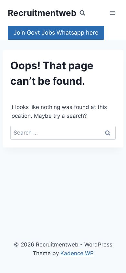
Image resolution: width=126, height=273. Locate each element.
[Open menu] (112, 13)
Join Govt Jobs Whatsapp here (56, 32)
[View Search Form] (82, 13)
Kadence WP (77, 253)
